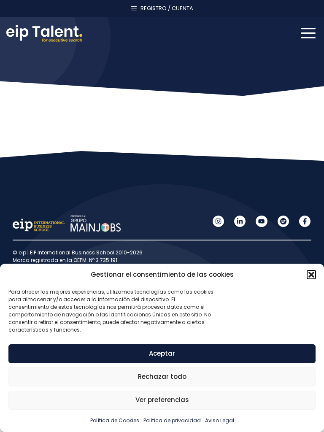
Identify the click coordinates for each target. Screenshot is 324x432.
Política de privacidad (172, 420)
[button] (311, 274)
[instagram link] (218, 221)
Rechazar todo (162, 376)
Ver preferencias (162, 399)
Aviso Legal (219, 420)
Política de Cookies (114, 420)
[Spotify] (283, 221)
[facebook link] (304, 221)
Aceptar (162, 353)
